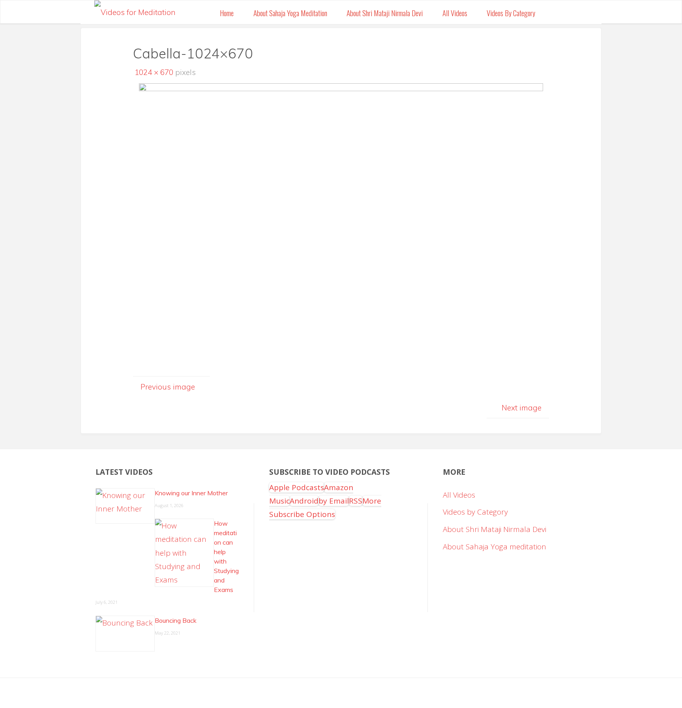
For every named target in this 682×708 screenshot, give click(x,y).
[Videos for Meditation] (135, 9)
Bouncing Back (176, 620)
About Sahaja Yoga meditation (494, 546)
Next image (521, 407)
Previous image (168, 386)
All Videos (459, 495)
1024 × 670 (155, 72)
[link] (554, 12)
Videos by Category (475, 512)
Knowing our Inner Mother (191, 493)
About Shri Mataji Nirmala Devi (494, 529)
